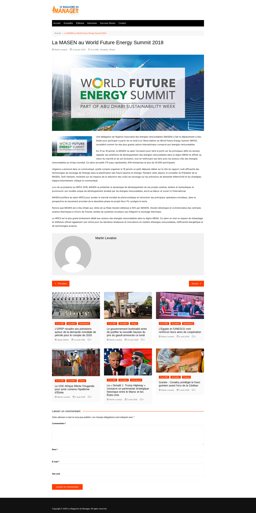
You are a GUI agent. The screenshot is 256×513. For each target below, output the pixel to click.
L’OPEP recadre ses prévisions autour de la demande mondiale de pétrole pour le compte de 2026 (75, 332)
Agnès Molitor (63, 340)
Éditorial (80, 23)
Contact (122, 23)
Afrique (112, 50)
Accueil (56, 23)
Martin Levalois (61, 50)
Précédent (62, 283)
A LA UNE (95, 50)
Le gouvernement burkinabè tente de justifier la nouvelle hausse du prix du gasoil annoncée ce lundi (127, 332)
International (84, 324)
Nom (55, 449)
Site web (56, 474)
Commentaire (59, 423)
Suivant (195, 283)
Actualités (68, 23)
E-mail (55, 461)
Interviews (92, 23)
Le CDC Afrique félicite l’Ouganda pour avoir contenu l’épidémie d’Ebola (74, 389)
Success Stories (107, 23)
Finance (186, 377)
